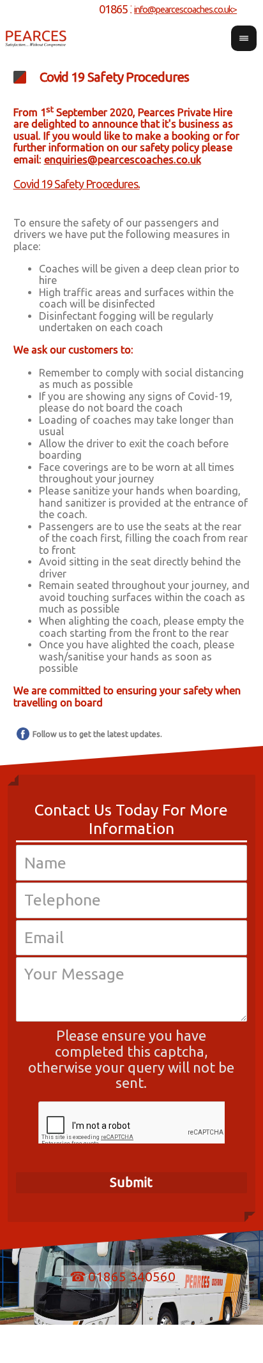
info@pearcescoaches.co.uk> (185, 9)
